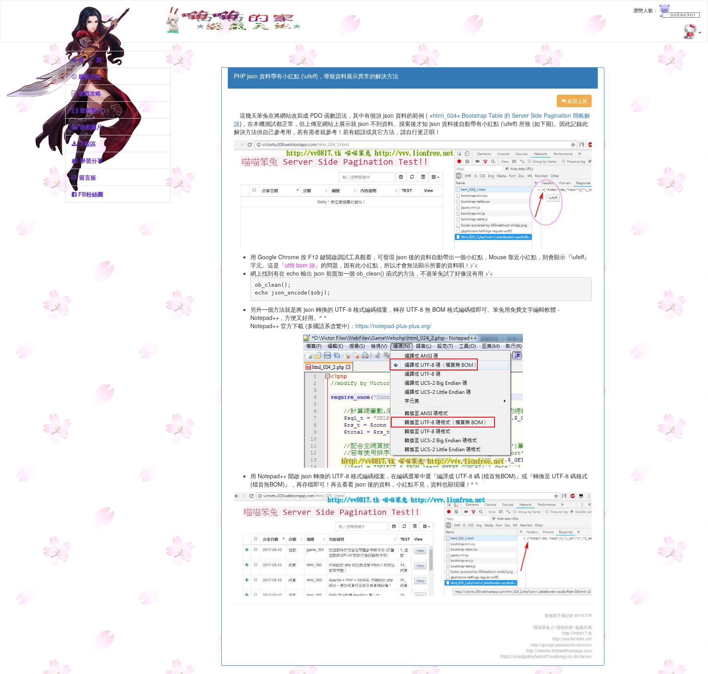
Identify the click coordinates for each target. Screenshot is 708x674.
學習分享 (90, 160)
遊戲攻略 (89, 93)
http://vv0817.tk (577, 633)
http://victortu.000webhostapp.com (559, 650)
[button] (699, 32)
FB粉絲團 (90, 194)
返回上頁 (576, 100)
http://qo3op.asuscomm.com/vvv (561, 645)
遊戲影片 (90, 110)
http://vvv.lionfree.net (572, 639)
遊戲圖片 (90, 127)
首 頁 (89, 59)
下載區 (86, 143)
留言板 (86, 177)
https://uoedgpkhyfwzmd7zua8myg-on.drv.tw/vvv (546, 656)
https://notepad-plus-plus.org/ (393, 326)
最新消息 (89, 76)
